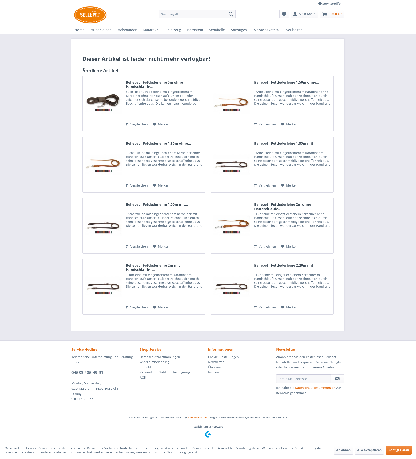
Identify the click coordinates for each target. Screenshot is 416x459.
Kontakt (145, 367)
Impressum (216, 372)
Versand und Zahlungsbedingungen (166, 372)
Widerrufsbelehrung (154, 362)
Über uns (214, 367)
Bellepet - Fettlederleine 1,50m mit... (157, 204)
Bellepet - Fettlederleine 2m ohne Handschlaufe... (282, 206)
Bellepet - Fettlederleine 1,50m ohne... (286, 82)
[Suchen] (231, 14)
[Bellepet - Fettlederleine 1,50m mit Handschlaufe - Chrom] (103, 225)
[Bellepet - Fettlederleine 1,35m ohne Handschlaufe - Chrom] (103, 164)
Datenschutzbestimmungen (160, 357)
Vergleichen (139, 124)
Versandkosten (197, 417)
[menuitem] (197, 14)
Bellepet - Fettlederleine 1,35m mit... (285, 143)
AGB (143, 377)
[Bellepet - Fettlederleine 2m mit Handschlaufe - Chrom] (103, 286)
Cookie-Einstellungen (223, 357)
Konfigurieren (398, 450)
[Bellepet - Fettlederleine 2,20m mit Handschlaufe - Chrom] (231, 286)
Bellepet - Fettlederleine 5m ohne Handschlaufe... (154, 84)
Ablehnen (343, 450)
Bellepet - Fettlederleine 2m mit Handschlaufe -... (153, 267)
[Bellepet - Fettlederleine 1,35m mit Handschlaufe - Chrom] (231, 164)
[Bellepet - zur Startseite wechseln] (90, 15)
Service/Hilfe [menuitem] (331, 4)
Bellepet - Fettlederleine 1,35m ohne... (158, 143)
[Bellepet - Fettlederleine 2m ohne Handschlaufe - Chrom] (231, 225)
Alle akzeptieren (369, 450)
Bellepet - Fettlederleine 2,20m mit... (285, 265)
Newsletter (216, 362)
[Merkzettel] (284, 14)
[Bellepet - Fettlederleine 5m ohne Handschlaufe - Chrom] (103, 103)
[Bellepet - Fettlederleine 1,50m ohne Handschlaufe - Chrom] (231, 103)
